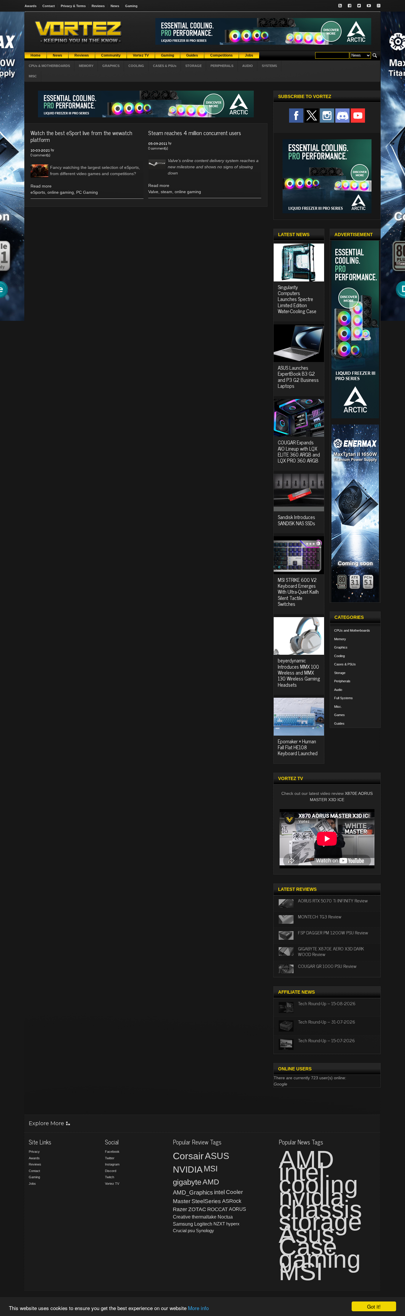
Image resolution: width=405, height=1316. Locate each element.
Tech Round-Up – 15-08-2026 (326, 1003)
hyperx (233, 1223)
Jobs (32, 1183)
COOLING (136, 66)
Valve (153, 191)
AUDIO (247, 66)
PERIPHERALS (222, 66)
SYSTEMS (269, 66)
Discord (110, 1171)
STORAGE (193, 66)
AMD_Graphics (193, 1192)
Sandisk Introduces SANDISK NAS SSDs (296, 520)
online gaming (60, 192)
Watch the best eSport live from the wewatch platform (81, 136)
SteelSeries (206, 1201)
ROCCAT (217, 1209)
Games (339, 715)
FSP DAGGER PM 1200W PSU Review (333, 932)
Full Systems (343, 698)
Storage (339, 673)
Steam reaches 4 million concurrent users (194, 132)
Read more (41, 186)
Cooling (339, 656)
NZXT (219, 1223)
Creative (182, 1216)
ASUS (217, 1156)
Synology (205, 1230)
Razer (180, 1209)
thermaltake (204, 1216)
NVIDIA (188, 1169)
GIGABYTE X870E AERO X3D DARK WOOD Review (331, 951)
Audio (338, 689)
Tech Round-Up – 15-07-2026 (326, 1040)
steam (166, 191)
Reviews (98, 6)
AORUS (237, 1209)
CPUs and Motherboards (352, 630)
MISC (33, 76)
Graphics (340, 647)
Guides (339, 723)
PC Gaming (87, 192)
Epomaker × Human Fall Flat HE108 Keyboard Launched (298, 747)
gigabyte (187, 1182)
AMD (211, 1182)
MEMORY (86, 66)
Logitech (203, 1224)
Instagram (112, 1164)
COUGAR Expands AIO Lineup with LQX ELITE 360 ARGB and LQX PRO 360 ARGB (299, 451)
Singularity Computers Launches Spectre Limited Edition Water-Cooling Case (297, 299)
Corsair (188, 1156)
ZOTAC (197, 1209)
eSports (38, 192)
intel (219, 1192)
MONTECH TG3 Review (319, 916)
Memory (340, 639)
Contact (48, 6)
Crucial (179, 1230)
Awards (30, 6)
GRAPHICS (110, 66)
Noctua (225, 1216)
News (115, 6)
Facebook (112, 1151)
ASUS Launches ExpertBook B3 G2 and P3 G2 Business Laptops (298, 377)
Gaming (131, 6)
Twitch (109, 1177)
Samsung (183, 1224)
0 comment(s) (40, 155)
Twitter (109, 1158)
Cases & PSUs (345, 664)
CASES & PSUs (164, 66)
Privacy (34, 1151)
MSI (211, 1168)
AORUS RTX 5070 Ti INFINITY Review (333, 900)
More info (198, 1308)
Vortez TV (112, 1183)
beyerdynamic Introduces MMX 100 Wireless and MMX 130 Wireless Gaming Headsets (299, 672)
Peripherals (342, 681)
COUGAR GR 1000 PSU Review (327, 966)
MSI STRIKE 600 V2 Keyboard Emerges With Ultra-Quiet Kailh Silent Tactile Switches (298, 592)
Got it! (374, 1306)
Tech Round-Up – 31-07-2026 (326, 1021)
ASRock (231, 1201)
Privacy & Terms (73, 6)
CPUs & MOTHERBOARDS (49, 66)
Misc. (338, 706)
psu (191, 1230)
